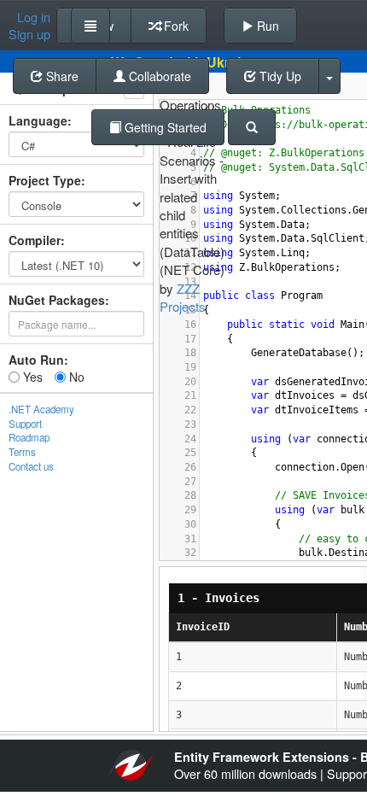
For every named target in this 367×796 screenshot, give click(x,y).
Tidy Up (278, 76)
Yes (31, 376)
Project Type (45, 180)
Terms (22, 452)
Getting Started (164, 127)
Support (25, 423)
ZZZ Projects (183, 297)
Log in (33, 17)
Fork (174, 25)
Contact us (31, 466)
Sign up (29, 34)
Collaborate (158, 76)
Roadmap (29, 437)
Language (38, 120)
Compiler (35, 240)
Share (61, 76)
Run (266, 25)
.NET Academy (41, 409)
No (75, 376)
